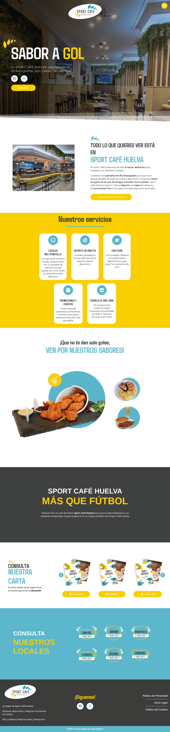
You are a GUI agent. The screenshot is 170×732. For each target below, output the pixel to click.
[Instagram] (24, 78)
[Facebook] (14, 78)
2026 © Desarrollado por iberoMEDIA (85, 729)
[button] (164, 6)
